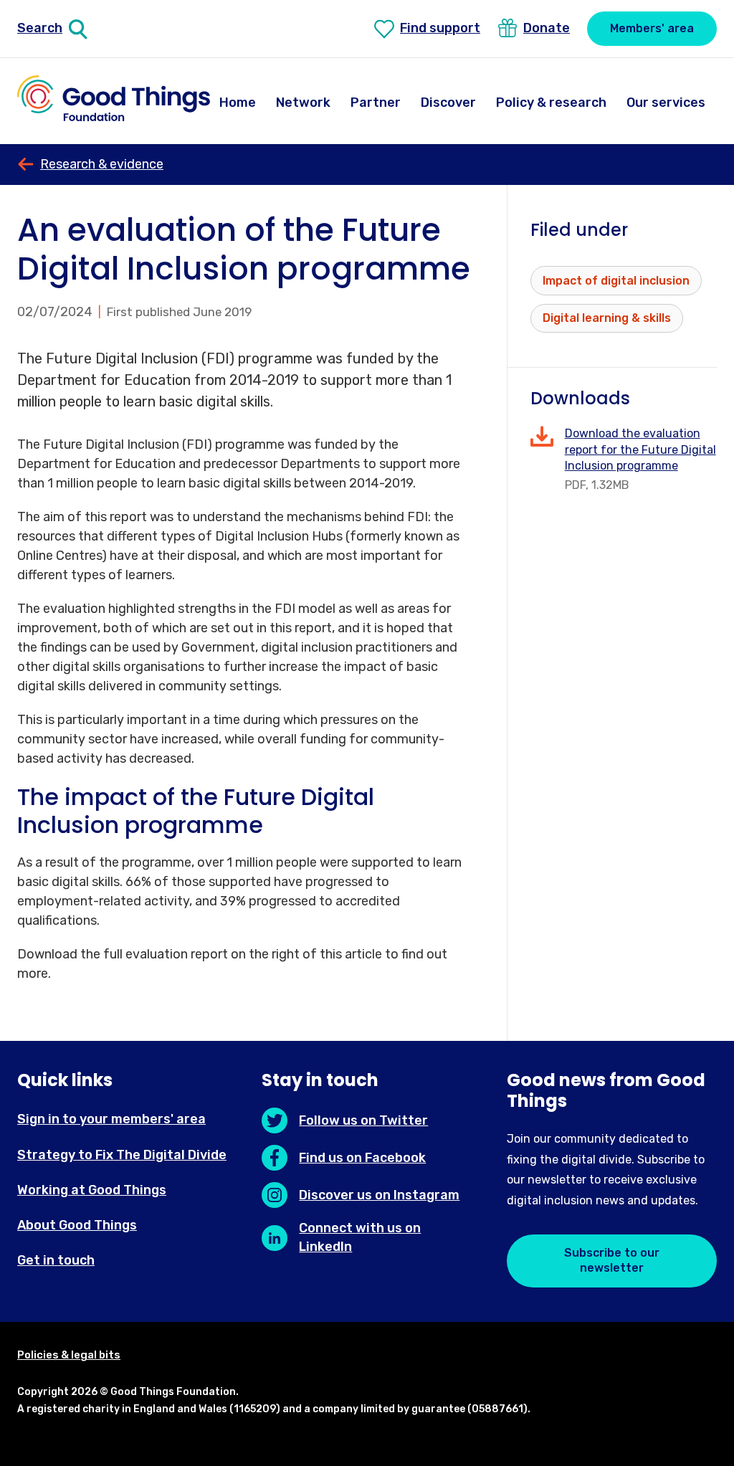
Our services (665, 102)
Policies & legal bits (68, 1354)
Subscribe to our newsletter (611, 1260)
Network (303, 102)
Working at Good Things (91, 1190)
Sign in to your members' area (111, 1119)
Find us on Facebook (362, 1158)
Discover (448, 102)
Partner (376, 102)
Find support (440, 28)
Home (237, 102)
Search (39, 28)
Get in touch (56, 1260)
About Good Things (77, 1225)
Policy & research (551, 102)
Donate (546, 28)
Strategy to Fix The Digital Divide (122, 1155)
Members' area (652, 28)
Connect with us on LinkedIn (360, 1237)
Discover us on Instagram (379, 1195)
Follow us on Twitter (363, 1120)
